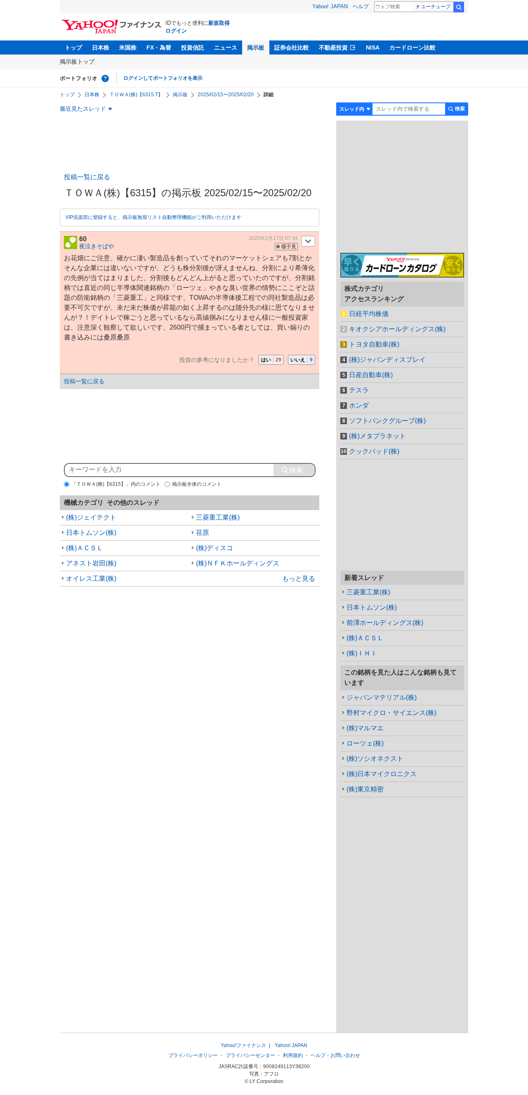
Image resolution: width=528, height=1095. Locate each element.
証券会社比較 (291, 47)
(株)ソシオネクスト (374, 758)
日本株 (100, 47)
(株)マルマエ (365, 728)
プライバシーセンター (250, 1055)
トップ (73, 47)
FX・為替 (158, 47)
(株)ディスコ (214, 547)
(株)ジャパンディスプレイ (387, 359)
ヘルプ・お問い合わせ (335, 1055)
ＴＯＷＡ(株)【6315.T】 (136, 94)
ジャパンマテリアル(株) (381, 697)
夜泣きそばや (96, 246)
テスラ (359, 390)
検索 (458, 7)
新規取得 (219, 23)
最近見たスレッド (83, 108)
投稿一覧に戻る (87, 177)
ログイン (176, 31)
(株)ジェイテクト (91, 517)
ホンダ (359, 405)
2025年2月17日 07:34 (273, 238)
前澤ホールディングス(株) (384, 622)
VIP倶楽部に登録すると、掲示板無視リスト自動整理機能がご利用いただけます (153, 217)
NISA (373, 47)
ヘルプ (361, 6)
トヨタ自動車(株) (374, 344)
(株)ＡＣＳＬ (84, 547)
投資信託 (192, 47)
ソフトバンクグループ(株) (387, 420)
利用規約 (293, 1055)
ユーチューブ (435, 7)
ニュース (225, 47)
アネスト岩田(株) (91, 563)
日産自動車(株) (371, 374)
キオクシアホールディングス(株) (397, 329)
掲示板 (255, 47)
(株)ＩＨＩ (361, 653)
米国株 (128, 47)
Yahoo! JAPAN (330, 6)
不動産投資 (333, 47)
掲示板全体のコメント (197, 484)
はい (271, 360)
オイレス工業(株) (91, 578)
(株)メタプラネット (377, 435)
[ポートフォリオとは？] (105, 78)
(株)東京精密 (365, 789)
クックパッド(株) (374, 451)
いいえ (301, 360)
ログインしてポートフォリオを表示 (163, 78)
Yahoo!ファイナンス (243, 1045)
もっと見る (298, 578)
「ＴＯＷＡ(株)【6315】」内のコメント (115, 484)
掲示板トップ (77, 61)
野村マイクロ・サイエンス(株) (391, 712)
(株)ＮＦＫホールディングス (237, 563)
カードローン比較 (412, 47)
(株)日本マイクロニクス (381, 773)
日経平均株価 (369, 313)
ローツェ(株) (365, 743)
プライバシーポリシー (193, 1055)
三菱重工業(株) (218, 517)
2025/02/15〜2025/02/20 (226, 94)
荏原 (202, 532)
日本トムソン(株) (91, 532)
